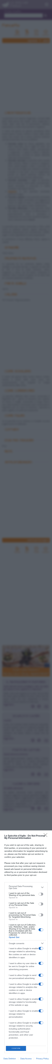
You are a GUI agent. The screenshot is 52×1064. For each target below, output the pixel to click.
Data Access (26, 1058)
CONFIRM (16, 1048)
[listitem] (26, 887)
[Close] (46, 836)
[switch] (41, 894)
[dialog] (26, 947)
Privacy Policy (42, 1058)
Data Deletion (9, 1058)
